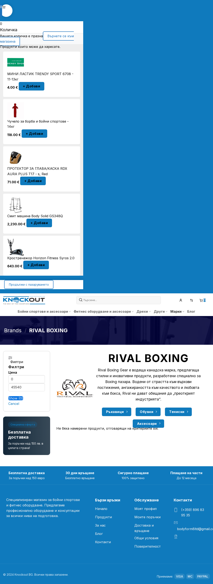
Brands (13, 330)
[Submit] (80, 300)
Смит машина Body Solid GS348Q (35, 216)
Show (15, 398)
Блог (191, 311)
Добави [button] (31, 86)
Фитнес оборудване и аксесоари (102, 311)
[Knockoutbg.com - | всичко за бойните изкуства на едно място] (24, 300)
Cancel (13, 404)
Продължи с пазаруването (29, 284)
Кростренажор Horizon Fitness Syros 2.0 (40, 258)
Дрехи (142, 311)
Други (159, 311)
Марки (176, 311)
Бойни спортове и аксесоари (43, 311)
